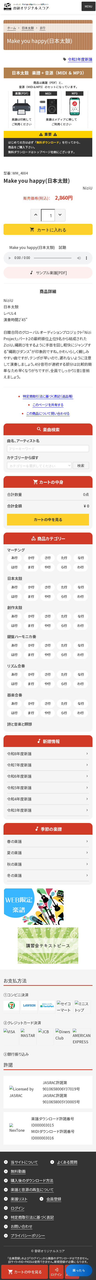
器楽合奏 (14, 695)
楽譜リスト (19, 1199)
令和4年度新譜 (19, 799)
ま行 (42, 28)
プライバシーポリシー (28, 1235)
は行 (14, 567)
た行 (64, 557)
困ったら (79, 1270)
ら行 (64, 567)
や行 (48, 567)
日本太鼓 (28, 28)
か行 (31, 557)
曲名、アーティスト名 (23, 440)
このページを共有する (48, 404)
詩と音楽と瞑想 (19, 724)
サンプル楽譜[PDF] (51, 272)
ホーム (11, 28)
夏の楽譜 (14, 852)
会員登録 (53, 1199)
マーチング (16, 550)
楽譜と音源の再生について (32, 1189)
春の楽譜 (14, 841)
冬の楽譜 (14, 875)
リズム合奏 (16, 666)
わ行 (80, 567)
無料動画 (18, 1171)
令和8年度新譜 (19, 753)
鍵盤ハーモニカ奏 (21, 636)
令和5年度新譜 (19, 787)
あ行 (14, 557)
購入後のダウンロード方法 (32, 1180)
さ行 (48, 557)
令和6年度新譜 (19, 776)
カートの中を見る (48, 519)
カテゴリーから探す (22, 457)
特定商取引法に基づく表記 (32, 1217)
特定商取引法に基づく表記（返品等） (48, 396)
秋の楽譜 (14, 864)
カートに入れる (51, 229)
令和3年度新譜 (80, 59)
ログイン (17, 1208)
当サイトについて (24, 1162)
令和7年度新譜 (19, 765)
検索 (80, 465)
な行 (81, 557)
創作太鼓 (14, 607)
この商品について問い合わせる (48, 413)
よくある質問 (67, 1162)
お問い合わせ (21, 1226)
